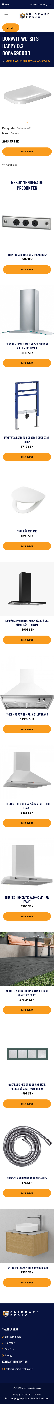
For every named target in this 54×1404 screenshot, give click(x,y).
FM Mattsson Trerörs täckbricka (27, 254)
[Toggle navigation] (6, 16)
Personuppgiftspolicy (17, 1398)
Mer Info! (27, 151)
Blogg (8, 1355)
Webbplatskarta (40, 1398)
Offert (11, 27)
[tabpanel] (27, 94)
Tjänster (10, 1342)
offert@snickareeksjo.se (40, 4)
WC (29, 128)
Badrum (21, 128)
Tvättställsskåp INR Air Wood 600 (27, 1267)
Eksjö (7, 4)
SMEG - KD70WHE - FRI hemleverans (27, 714)
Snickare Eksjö (13, 1336)
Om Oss (9, 1349)
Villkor (37, 1394)
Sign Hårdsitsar (27, 531)
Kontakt (26, 1394)
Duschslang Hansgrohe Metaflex (27, 1178)
